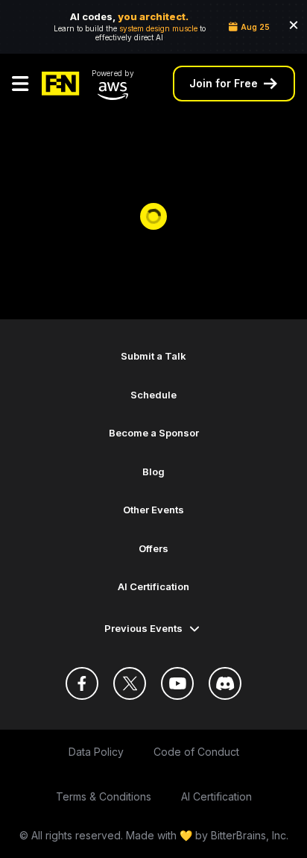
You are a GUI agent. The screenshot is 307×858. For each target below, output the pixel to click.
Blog (153, 471)
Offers (153, 548)
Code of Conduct (196, 751)
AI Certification (153, 586)
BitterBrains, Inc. (249, 835)
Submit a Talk (153, 356)
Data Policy (96, 751)
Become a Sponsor (154, 433)
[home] (61, 83)
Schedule (153, 395)
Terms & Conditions (103, 796)
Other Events (153, 510)
